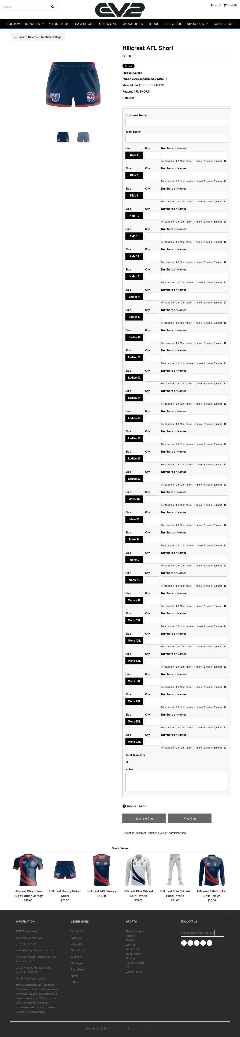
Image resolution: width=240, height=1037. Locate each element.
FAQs (74, 982)
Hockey (131, 958)
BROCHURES (132, 24)
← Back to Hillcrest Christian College (38, 37)
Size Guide (77, 969)
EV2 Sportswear (117, 1028)
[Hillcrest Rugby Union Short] (65, 885)
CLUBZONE (108, 24)
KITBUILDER (58, 24)
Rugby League (135, 931)
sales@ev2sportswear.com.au (34, 950)
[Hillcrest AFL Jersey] (102, 885)
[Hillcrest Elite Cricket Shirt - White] (138, 885)
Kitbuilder (76, 944)
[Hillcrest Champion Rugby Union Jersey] (28, 885)
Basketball (132, 949)
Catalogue (77, 963)
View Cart (190, 818)
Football (131, 936)
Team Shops (78, 950)
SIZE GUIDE (173, 24)
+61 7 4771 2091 (26, 944)
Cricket (130, 945)
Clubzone (76, 957)
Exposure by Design (142, 1028)
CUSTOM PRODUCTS (23, 24)
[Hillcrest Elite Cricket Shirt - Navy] (212, 885)
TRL (128, 967)
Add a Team (136, 806)
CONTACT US (223, 24)
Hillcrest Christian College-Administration (161, 833)
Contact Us (78, 931)
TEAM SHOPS (84, 24)
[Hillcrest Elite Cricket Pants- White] (175, 885)
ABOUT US (195, 24)
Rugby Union (134, 954)
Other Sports (134, 971)
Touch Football (135, 963)
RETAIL (153, 24)
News (74, 976)
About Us (76, 937)
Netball (130, 940)
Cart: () (232, 5)
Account (216, 5)
